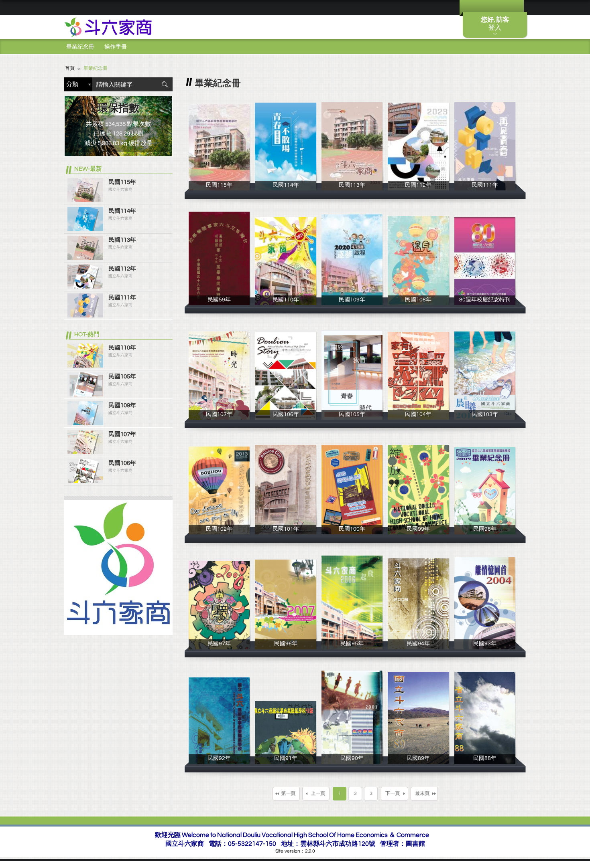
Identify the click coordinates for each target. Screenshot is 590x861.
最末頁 (422, 793)
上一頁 (318, 793)
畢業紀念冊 (80, 47)
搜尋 (165, 84)
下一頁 (392, 793)
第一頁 (288, 793)
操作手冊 (115, 47)
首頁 (70, 68)
